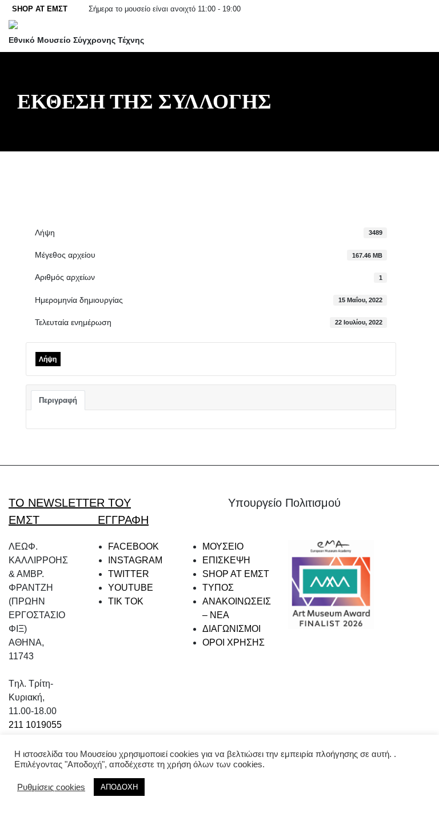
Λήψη (48, 359)
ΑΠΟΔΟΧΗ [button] (119, 787)
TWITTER (128, 574)
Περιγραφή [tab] (58, 400)
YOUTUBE (130, 587)
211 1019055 (35, 725)
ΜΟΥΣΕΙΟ (223, 546)
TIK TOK (125, 601)
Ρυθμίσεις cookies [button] (51, 787)
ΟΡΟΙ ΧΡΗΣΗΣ (233, 642)
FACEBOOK (133, 546)
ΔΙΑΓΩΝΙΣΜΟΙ (231, 629)
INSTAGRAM (135, 560)
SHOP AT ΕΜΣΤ (39, 9)
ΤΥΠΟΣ (218, 587)
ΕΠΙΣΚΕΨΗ (226, 560)
